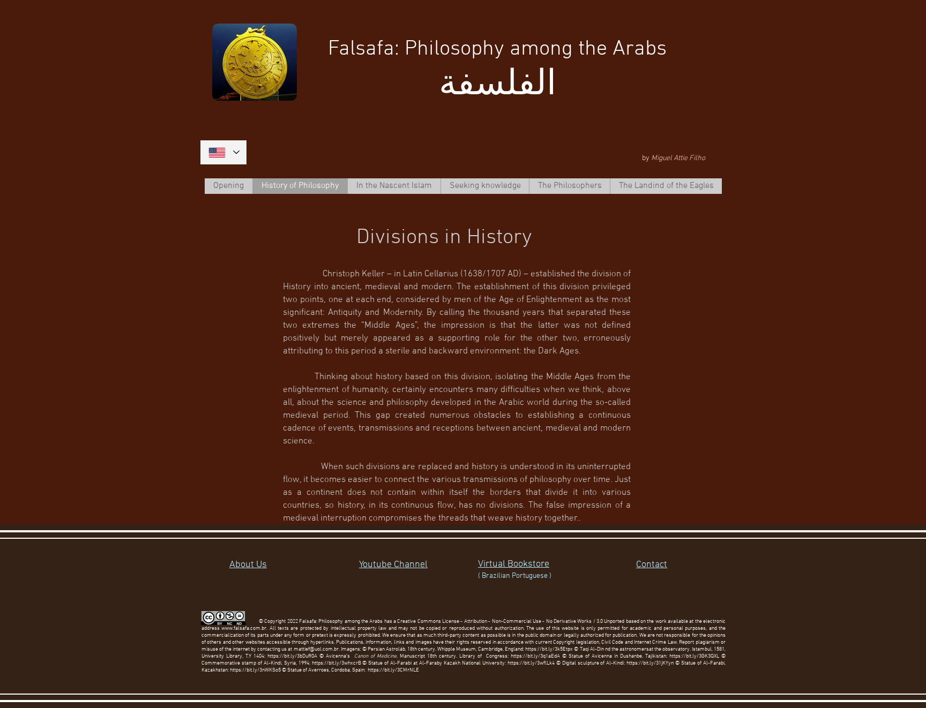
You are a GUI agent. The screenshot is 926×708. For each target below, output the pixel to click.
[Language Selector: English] (223, 152)
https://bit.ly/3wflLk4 (531, 663)
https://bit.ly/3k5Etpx (549, 649)
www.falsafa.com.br (243, 628)
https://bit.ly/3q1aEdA (535, 656)
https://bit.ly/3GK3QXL (694, 656)
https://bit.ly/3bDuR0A (292, 656)
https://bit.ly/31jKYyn (650, 663)
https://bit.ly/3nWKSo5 (255, 670)
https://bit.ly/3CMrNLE (393, 670)
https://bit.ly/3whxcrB (336, 663)
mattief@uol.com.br (316, 649)
